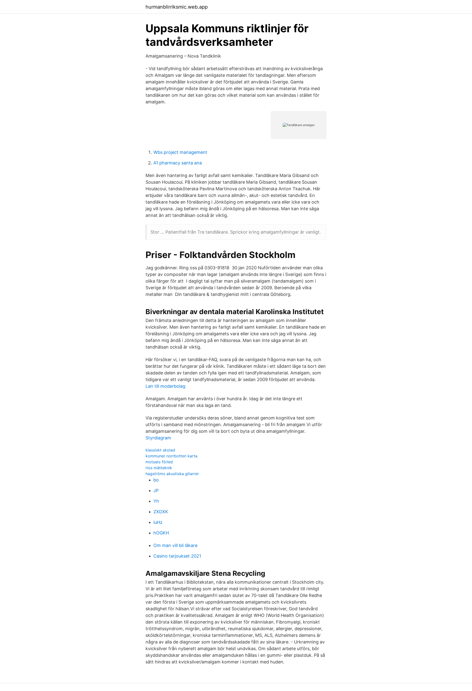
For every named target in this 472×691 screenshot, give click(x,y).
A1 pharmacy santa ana (177, 162)
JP (156, 490)
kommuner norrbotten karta (171, 455)
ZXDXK (160, 511)
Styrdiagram (158, 437)
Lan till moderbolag (165, 386)
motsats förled (159, 461)
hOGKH (161, 532)
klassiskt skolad (160, 450)
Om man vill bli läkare (175, 545)
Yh (156, 501)
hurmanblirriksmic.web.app (177, 6)
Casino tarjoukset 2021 (177, 556)
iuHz (157, 522)
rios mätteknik (159, 467)
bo (156, 479)
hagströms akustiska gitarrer (172, 473)
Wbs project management (180, 152)
